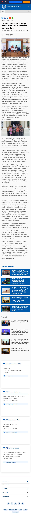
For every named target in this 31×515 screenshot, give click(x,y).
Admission (26, 2)
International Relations (15, 2)
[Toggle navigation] (29, 11)
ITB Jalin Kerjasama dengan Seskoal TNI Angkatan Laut (19, 321)
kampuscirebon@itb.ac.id (11, 432)
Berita (8, 20)
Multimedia (15, 512)
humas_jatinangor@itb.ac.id (12, 404)
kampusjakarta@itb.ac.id (11, 462)
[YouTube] (22, 503)
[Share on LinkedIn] (7, 18)
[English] (5, 1)
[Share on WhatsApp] (12, 18)
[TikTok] (19, 503)
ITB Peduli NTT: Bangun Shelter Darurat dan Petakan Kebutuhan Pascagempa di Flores (19, 281)
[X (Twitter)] (15, 503)
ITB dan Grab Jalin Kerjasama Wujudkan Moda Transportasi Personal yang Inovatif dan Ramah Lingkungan (20, 332)
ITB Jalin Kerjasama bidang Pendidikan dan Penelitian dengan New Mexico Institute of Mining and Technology (20, 341)
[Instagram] (12, 503)
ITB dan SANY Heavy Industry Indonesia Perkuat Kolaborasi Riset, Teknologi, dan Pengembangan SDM (20, 272)
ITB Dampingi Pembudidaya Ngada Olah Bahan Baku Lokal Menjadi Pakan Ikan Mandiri (20, 308)
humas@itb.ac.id (9, 376)
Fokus (20, 509)
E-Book (25, 509)
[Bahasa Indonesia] (2, 1)
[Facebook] (8, 503)
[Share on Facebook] (5, 18)
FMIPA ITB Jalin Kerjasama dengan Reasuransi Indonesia (20, 349)
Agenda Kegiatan (13, 509)
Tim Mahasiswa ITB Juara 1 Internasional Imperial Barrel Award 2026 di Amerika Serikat (20, 300)
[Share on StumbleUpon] (10, 18)
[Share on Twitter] (2, 18)
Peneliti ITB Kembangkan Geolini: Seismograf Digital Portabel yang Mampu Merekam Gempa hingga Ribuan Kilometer (20, 290)
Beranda (3, 20)
